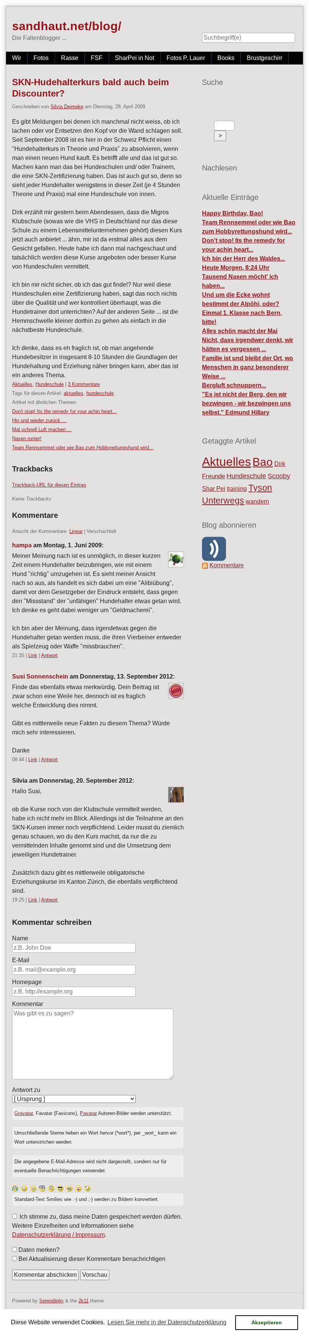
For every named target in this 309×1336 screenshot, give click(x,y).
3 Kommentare (84, 384)
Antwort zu (26, 1090)
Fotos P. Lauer (186, 58)
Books (225, 58)
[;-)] (87, 1188)
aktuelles (73, 393)
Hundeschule (49, 384)
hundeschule (100, 393)
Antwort (49, 655)
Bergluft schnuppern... (234, 385)
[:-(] (51, 1188)
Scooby (279, 476)
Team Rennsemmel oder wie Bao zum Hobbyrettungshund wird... (82, 447)
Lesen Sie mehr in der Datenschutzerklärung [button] (166, 1322)
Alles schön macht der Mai (239, 331)
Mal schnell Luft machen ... (42, 429)
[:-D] (69, 1188)
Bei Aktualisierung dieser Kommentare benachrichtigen (91, 1259)
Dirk (279, 464)
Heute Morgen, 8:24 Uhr (235, 267)
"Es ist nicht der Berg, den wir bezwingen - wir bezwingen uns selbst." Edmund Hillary (246, 403)
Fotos (41, 58)
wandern (257, 501)
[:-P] (78, 1188)
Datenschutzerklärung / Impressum (58, 1235)
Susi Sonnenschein (40, 676)
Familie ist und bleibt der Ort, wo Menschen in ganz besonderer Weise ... (247, 367)
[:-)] (24, 1188)
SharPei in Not (134, 58)
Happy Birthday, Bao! (232, 213)
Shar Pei (213, 488)
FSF (96, 58)
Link (32, 655)
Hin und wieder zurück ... (39, 420)
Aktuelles (22, 384)
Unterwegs (223, 500)
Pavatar (88, 1113)
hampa (22, 545)
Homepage (27, 982)
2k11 (83, 1301)
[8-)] (60, 1188)
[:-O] (42, 1188)
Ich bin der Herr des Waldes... (243, 258)
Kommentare (227, 565)
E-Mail (20, 960)
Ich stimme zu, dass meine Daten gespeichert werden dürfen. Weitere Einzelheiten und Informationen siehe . (97, 1225)
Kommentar (27, 1004)
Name (20, 938)
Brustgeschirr (264, 58)
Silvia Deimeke (66, 106)
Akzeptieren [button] (266, 1322)
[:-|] (33, 1188)
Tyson (260, 488)
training (237, 488)
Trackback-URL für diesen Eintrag (49, 485)
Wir (16, 58)
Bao (262, 462)
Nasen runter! (26, 438)
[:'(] (15, 1188)
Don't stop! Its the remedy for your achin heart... (64, 411)
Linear (76, 531)
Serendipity (51, 1301)
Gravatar (23, 1113)
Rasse (69, 58)
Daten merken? (39, 1250)
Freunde (213, 476)
